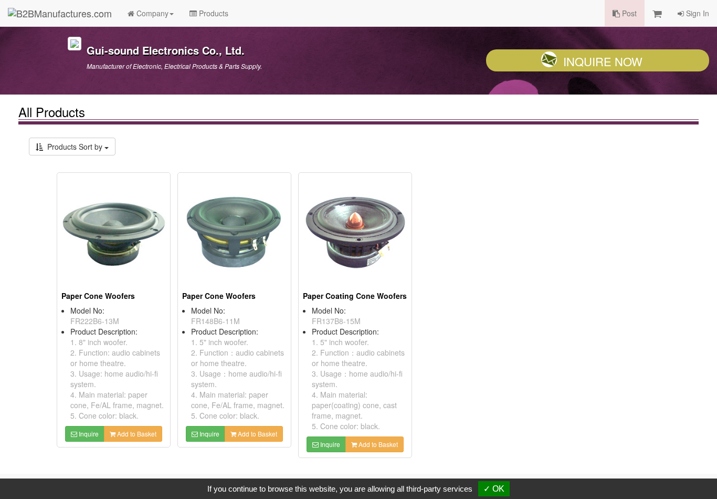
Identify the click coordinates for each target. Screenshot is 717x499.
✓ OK (493, 488)
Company (151, 13)
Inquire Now (602, 61)
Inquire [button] (88, 433)
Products (212, 13)
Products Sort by (73, 146)
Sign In (696, 13)
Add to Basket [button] (135, 433)
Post (628, 13)
